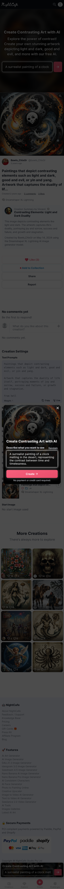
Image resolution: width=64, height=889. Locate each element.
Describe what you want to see (25, 447)
